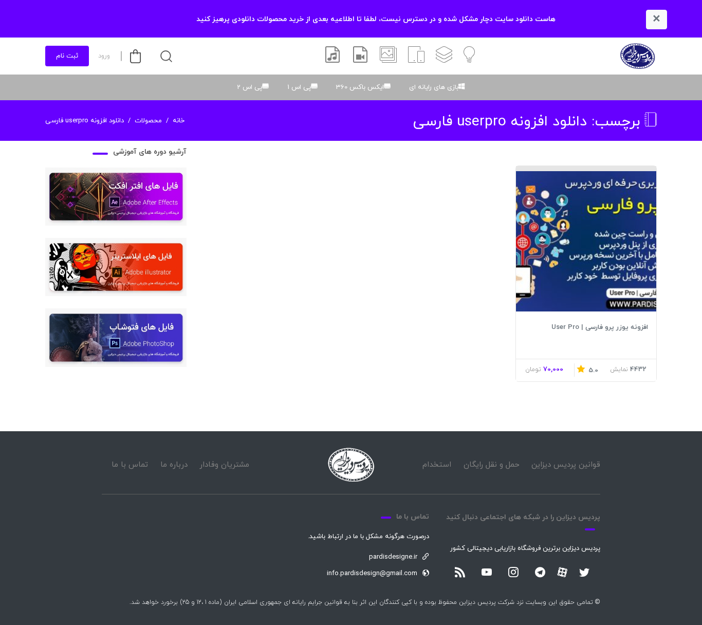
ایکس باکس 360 (360, 87)
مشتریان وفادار (224, 464)
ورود (104, 56)
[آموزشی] (469, 56)
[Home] (351, 465)
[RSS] (460, 573)
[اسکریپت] (416, 56)
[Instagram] (513, 573)
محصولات (148, 120)
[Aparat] (562, 572)
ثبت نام (67, 56)
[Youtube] (486, 573)
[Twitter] (584, 573)
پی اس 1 (299, 87)
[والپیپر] (388, 56)
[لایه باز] (444, 56)
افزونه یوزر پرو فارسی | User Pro (599, 327)
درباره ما (174, 464)
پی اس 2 (249, 87)
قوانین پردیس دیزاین (565, 464)
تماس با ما (130, 464)
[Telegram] (540, 573)
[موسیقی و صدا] (332, 56)
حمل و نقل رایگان (492, 464)
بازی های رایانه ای (433, 87)
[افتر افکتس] (360, 56)
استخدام (436, 464)
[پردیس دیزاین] (637, 56)
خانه (178, 120)
